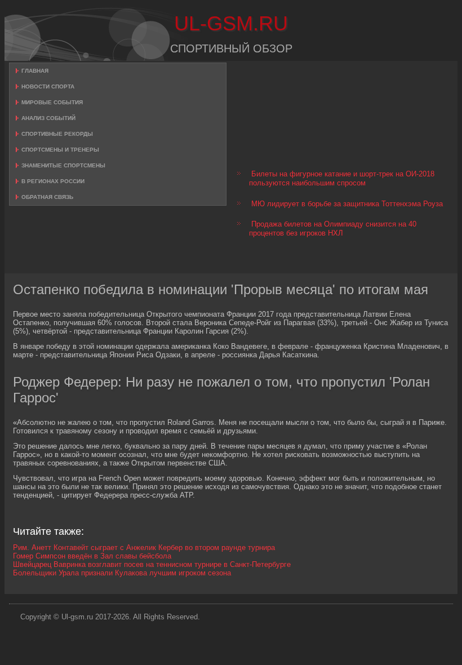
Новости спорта (47, 86)
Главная (34, 71)
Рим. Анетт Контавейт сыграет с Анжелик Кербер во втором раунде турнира (144, 547)
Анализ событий (48, 118)
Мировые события (52, 102)
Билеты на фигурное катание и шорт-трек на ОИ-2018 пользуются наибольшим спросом (341, 178)
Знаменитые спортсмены (63, 165)
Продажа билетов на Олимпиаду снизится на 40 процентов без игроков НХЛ (332, 228)
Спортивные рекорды (57, 134)
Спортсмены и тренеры (60, 150)
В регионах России (53, 181)
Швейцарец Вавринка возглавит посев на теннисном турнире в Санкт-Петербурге (152, 564)
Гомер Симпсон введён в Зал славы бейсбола (92, 556)
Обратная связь (47, 197)
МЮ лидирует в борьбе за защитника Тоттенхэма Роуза (347, 204)
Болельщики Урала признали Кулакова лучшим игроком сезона (122, 573)
